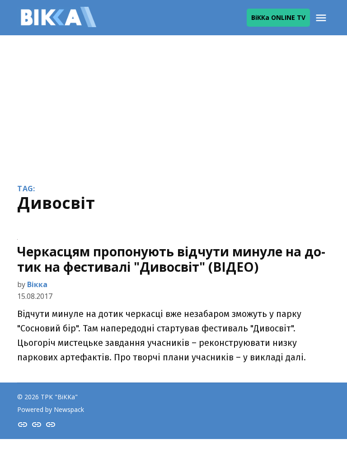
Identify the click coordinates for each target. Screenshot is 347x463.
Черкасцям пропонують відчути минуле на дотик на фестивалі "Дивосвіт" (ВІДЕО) (171, 259)
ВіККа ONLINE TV (278, 17)
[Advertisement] (173, 103)
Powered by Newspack (50, 409)
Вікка (37, 284)
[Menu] (322, 17)
